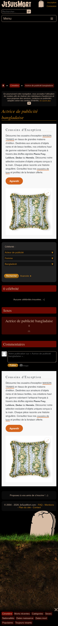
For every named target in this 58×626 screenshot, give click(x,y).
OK (29, 103)
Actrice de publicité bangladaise (39, 85)
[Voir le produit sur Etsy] (29, 211)
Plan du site (25, 507)
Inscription (51, 2)
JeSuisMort (16, 4)
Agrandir (14, 181)
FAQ (40, 504)
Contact (37, 507)
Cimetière (14, 85)
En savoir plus (45, 101)
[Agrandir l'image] (47, 193)
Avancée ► (26, 276)
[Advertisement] (29, 52)
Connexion (51, 6)
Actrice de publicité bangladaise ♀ (29, 325)
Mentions (49, 504)
